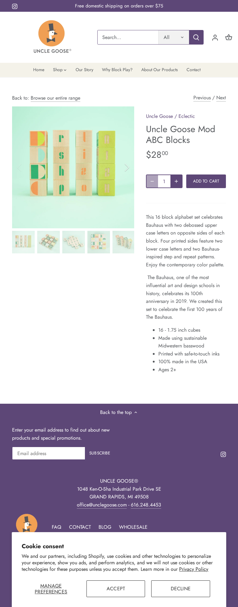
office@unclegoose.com (102, 504)
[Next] (118, 167)
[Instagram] (14, 5)
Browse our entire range (55, 97)
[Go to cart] (228, 37)
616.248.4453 (146, 504)
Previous (202, 97)
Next (221, 97)
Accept (116, 588)
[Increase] (176, 181)
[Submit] (196, 37)
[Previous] (27, 167)
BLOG (105, 527)
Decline (181, 588)
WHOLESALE (133, 527)
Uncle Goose (159, 116)
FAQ (56, 527)
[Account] (215, 37)
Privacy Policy (193, 569)
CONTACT (80, 527)
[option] (73, 167)
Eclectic (186, 116)
